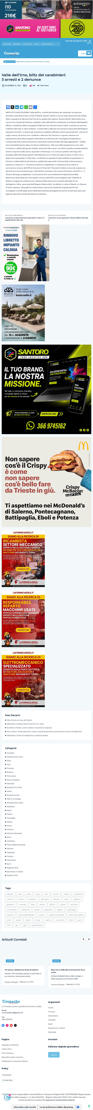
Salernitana (53, 1016)
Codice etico (27, 44)
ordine (36, 909)
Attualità (10, 753)
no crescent (12, 909)
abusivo (10, 894)
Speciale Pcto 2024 (14, 787)
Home (50, 1007)
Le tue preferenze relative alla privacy (56, 1107)
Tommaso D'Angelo (11, 982)
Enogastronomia (13, 795)
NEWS (52, 904)
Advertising (7, 44)
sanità (9, 791)
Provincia (10, 768)
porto (9, 920)
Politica (9, 814)
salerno (48, 920)
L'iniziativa (11, 841)
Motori (9, 826)
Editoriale (10, 783)
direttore (32, 899)
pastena (10, 915)
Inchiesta (10, 829)
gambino (10, 904)
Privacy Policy (7, 1075)
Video (9, 761)
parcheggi (71, 909)
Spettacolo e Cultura (15, 872)
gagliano (77, 899)
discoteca (45, 899)
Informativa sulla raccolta (25, 1107)
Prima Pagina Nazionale (16, 845)
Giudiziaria (11, 806)
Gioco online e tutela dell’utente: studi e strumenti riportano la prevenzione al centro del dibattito (44, 731)
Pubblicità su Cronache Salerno (15, 1061)
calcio (28, 894)
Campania (11, 852)
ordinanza (25, 909)
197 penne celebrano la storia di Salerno (21, 970)
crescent (10, 899)
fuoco (66, 899)
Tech (8, 764)
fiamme (56, 899)
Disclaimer (17, 44)
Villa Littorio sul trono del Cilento (19, 720)
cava (46, 894)
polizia (41, 915)
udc (16, 925)
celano (66, 894)
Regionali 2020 (12, 868)
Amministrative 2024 (15, 803)
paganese (48, 909)
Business (10, 772)
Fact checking (7, 1053)
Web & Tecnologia (14, 799)
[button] (88, 53)
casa (38, 894)
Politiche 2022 (12, 875)
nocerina (73, 904)
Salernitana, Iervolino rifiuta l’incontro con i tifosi (25, 724)
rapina (28, 920)
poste (18, 920)
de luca (21, 899)
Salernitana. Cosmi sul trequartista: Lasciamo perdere (27, 735)
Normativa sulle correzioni (12, 1057)
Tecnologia (11, 818)
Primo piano (11, 776)
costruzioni (78, 894)
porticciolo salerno (76, 915)
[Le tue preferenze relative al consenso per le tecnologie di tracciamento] (89, 1106)
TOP (9, 925)
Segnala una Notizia (10, 1045)
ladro (33, 904)
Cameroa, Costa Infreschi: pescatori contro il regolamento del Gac (25, 219)
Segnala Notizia (47, 44)
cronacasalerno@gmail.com (12, 1013)
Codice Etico (7, 1049)
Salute (9, 810)
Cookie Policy (8, 1080)
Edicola (54, 1055)
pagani (60, 909)
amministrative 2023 (15, 757)
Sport (9, 864)
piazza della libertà (26, 915)
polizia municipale (56, 915)
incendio (22, 904)
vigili (25, 925)
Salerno (9, 822)
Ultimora (10, 849)
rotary (37, 920)
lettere (42, 904)
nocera (63, 904)
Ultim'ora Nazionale (14, 833)
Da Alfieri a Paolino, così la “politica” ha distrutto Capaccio (29, 728)
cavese (56, 894)
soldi (71, 920)
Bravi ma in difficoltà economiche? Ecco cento (68, 971)
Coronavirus (11, 860)
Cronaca (10, 856)
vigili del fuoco (37, 925)
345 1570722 (7, 1019)
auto (20, 894)
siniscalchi (60, 920)
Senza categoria (13, 780)
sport (80, 920)
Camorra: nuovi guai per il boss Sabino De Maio (68, 219)
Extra (9, 837)
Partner (36, 44)
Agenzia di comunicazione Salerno (60, 1100)
